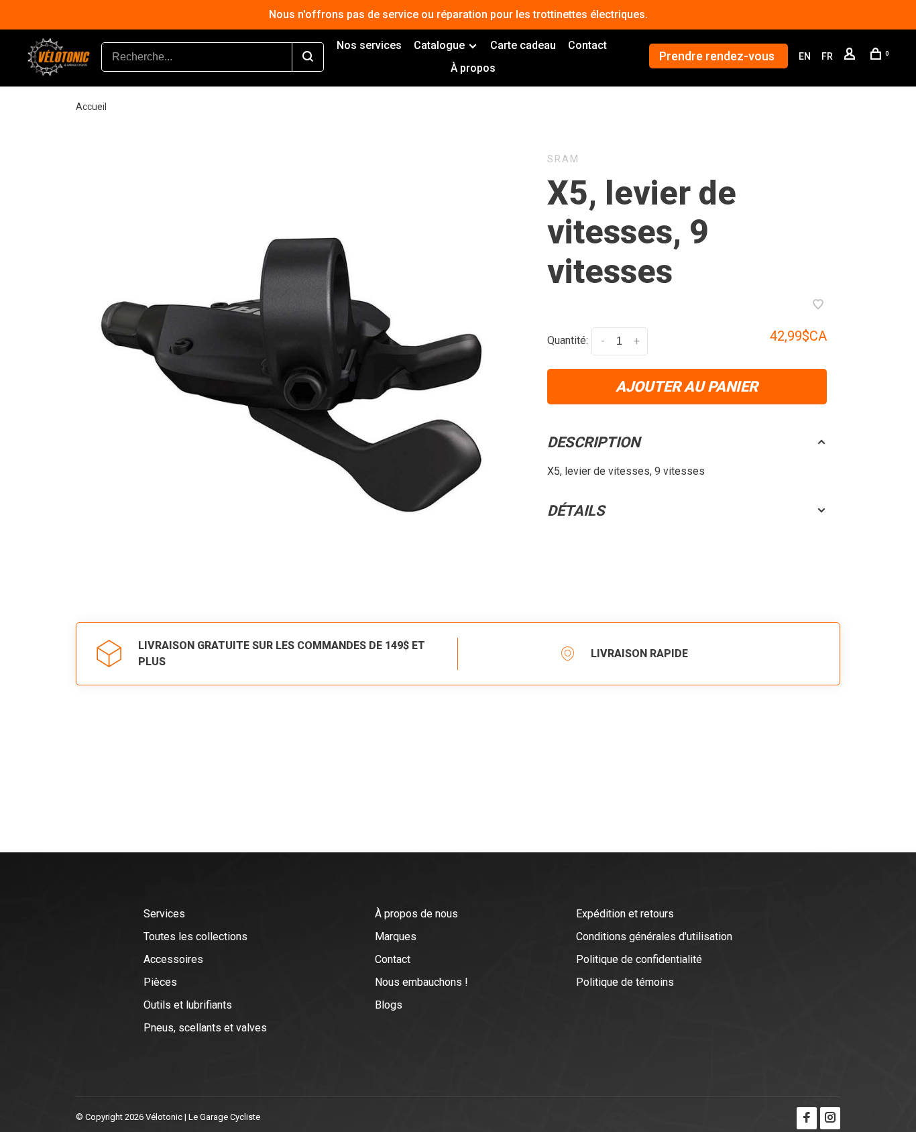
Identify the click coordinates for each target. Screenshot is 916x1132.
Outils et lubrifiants (188, 1005)
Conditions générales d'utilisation (654, 936)
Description (593, 442)
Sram (563, 159)
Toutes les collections (195, 936)
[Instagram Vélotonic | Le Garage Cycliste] (830, 1118)
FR (827, 56)
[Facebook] (807, 1118)
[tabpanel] (295, 366)
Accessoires (173, 959)
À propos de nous (416, 913)
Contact (587, 45)
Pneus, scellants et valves (205, 1027)
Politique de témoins (625, 982)
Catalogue (439, 45)
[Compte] (851, 56)
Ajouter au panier (687, 386)
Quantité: (567, 340)
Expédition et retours (625, 913)
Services (164, 913)
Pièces (160, 982)
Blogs (388, 1005)
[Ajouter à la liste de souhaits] (818, 305)
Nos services (369, 45)
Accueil (91, 106)
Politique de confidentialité (639, 959)
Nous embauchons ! (421, 982)
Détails (576, 510)
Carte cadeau (523, 45)
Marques (395, 936)
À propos (473, 68)
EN (805, 56)
